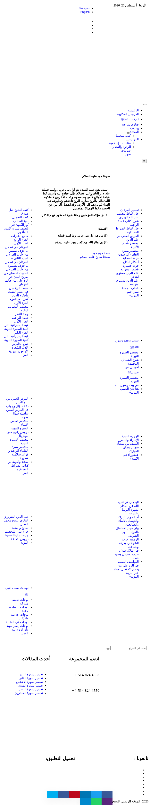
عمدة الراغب (20, 317)
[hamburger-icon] (144, 104)
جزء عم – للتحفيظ (17, 531)
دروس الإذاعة (20, 539)
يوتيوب (134, 128)
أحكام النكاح (131, 262)
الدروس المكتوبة (128, 114)
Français (84, 8)
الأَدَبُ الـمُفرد (20, 347)
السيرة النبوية (20, 428)
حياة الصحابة (130, 258)
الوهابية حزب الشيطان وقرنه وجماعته (129, 543)
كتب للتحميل (122, 135)
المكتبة (134, 132)
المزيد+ (134, 139)
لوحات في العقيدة (17, 622)
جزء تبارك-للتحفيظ (16, 535)
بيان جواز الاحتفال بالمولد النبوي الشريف (127, 532)
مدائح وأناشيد (20, 527)
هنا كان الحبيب (129, 388)
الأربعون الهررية (18, 351)
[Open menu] (128, 133)
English (85, 12)
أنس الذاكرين (20, 343)
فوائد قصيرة (131, 265)
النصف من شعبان (127, 443)
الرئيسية (133, 110)
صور (128, 154)
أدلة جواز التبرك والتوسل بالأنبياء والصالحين (128, 520)
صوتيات (126, 150)
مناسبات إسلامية (120, 143)
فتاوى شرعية (130, 124)
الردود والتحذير (121, 146)
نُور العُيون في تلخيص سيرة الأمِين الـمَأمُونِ (16, 228)
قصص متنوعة (130, 269)
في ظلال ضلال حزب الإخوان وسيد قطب (127, 554)
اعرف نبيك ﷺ (130, 119)
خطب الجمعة (130, 288)
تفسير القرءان (129, 209)
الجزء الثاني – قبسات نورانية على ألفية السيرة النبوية (16, 336)
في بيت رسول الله (127, 385)
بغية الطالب (21, 221)
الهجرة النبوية (130, 436)
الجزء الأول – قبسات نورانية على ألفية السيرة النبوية (16, 325)
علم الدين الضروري (16, 516)
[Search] (108, 649)
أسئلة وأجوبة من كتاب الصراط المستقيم (18, 465)
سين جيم (133, 291)
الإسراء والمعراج (128, 440)
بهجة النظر (22, 314)
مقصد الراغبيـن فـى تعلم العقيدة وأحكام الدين (18, 291)
